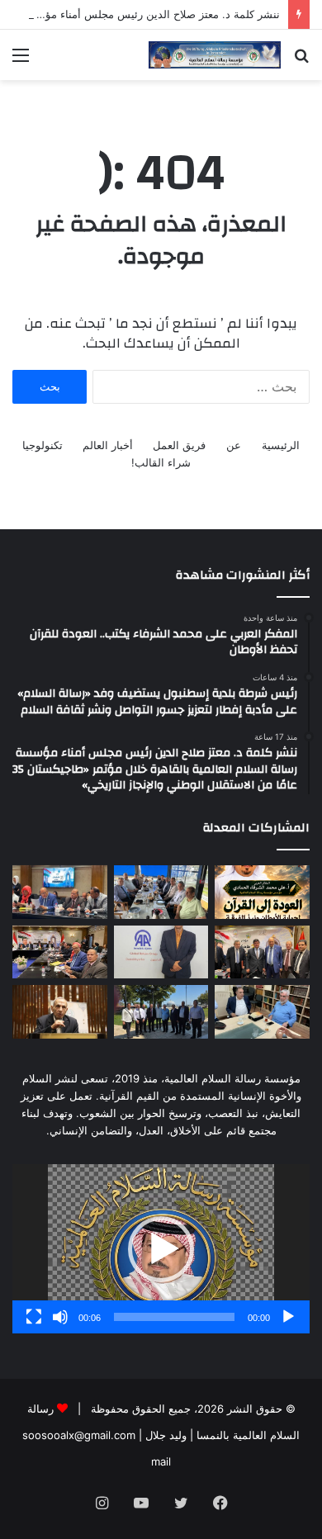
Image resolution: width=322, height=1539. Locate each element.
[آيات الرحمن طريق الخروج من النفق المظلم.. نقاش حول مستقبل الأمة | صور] (262, 1012)
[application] (161, 1248)
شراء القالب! (161, 462)
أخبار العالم (108, 445)
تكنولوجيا (42, 445)
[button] (161, 1249)
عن (233, 445)
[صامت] (60, 1317)
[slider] (174, 1317)
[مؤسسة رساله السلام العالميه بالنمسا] (215, 55)
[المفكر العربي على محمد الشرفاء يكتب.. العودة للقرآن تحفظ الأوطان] (262, 892)
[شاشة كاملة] (34, 1317)
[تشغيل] (288, 1317)
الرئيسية (281, 445)
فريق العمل (179, 445)
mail (161, 1461)
